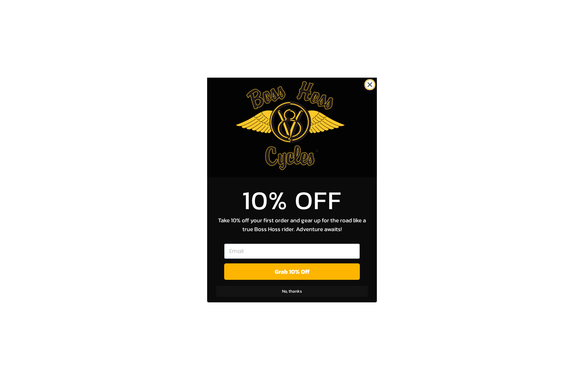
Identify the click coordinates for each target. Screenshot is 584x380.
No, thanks (292, 291)
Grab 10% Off (292, 271)
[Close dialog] (370, 85)
